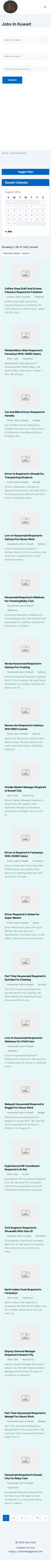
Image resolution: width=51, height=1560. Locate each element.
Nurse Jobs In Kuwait (17, 733)
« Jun (8, 231)
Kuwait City (28, 795)
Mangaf (41, 1421)
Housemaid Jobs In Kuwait (20, 544)
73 (37, 1518)
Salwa (36, 922)
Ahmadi (36, 482)
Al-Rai (26, 1174)
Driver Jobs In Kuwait (17, 420)
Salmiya (42, 544)
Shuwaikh (40, 1236)
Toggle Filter (25, 171)
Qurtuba (42, 984)
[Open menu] (45, 7)
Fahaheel (39, 296)
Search (12, 80)
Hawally (37, 420)
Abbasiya (12, 1050)
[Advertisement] (25, 125)
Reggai (41, 1112)
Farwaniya (28, 358)
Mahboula (12, 610)
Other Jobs (12, 358)
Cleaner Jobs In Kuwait (18, 296)
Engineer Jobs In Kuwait (19, 1236)
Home (5, 153)
